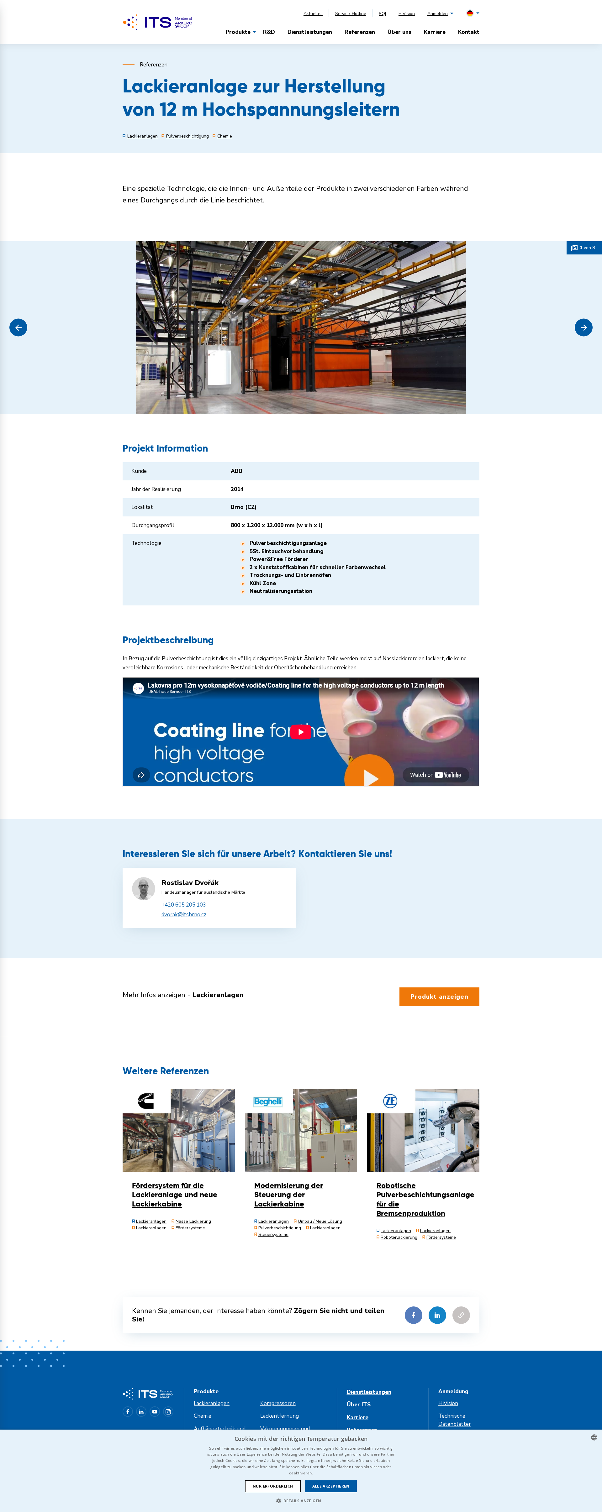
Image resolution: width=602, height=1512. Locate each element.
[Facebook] (128, 1411)
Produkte (238, 32)
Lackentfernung (279, 1416)
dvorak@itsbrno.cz (183, 914)
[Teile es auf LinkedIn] (437, 1315)
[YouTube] (155, 1411)
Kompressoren (278, 1403)
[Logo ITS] (158, 22)
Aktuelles (313, 14)
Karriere (435, 32)
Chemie (202, 1416)
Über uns (399, 32)
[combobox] (594, 1437)
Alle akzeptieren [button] (331, 1486)
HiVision (407, 14)
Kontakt (468, 32)
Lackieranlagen (212, 1403)
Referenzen (360, 32)
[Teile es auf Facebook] (413, 1315)
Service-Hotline (350, 14)
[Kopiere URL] (461, 1315)
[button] (18, 328)
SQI (382, 14)
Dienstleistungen (310, 32)
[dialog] (301, 1471)
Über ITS (359, 1404)
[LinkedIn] (141, 1411)
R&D (269, 32)
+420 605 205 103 (183, 904)
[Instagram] (168, 1411)
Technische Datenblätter (454, 1420)
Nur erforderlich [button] (273, 1486)
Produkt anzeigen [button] (439, 996)
